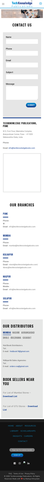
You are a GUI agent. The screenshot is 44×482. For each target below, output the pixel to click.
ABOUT (19, 426)
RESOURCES (30, 426)
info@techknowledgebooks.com (22, 148)
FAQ (10, 474)
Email (8, 60)
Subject (9, 72)
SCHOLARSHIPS (28, 431)
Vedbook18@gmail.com (19, 351)
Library (14, 431)
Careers (28, 436)
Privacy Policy (30, 474)
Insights (17, 436)
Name (8, 37)
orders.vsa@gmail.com (19, 366)
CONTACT (23, 441)
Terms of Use (18, 474)
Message (10, 84)
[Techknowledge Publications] (22, 4)
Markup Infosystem (32, 479)
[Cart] (40, 4)
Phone (9, 48)
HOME (11, 426)
